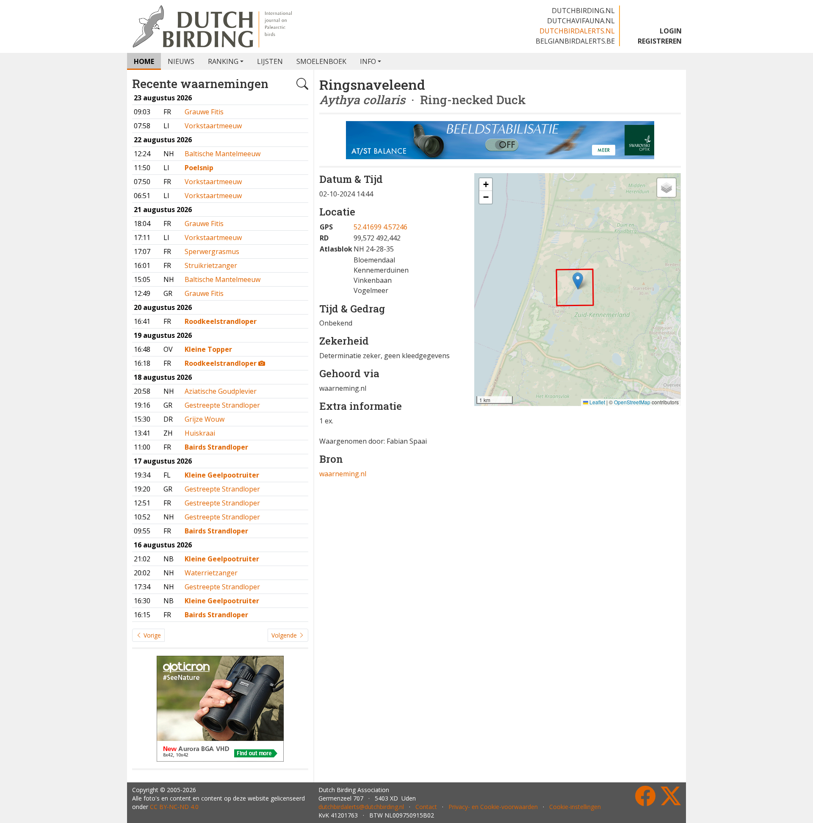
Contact (426, 807)
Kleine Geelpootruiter (222, 475)
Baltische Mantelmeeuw (222, 153)
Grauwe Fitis (204, 111)
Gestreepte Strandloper (222, 405)
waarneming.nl (342, 473)
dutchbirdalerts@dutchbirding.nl (361, 807)
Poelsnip (199, 167)
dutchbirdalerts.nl (577, 31)
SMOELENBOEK (321, 61)
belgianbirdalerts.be (575, 41)
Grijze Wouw (204, 419)
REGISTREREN (660, 41)
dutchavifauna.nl (581, 20)
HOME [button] (144, 61)
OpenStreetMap (632, 402)
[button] (577, 281)
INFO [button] (368, 61)
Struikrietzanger (211, 265)
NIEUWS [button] (181, 61)
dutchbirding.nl (583, 10)
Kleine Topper (208, 349)
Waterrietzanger (211, 572)
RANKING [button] (223, 61)
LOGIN (671, 31)
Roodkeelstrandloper (221, 321)
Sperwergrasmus (212, 251)
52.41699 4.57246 (380, 227)
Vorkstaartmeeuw (213, 125)
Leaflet (596, 402)
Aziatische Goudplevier (221, 391)
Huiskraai (200, 433)
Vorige (151, 635)
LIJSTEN (270, 61)
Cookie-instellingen (575, 807)
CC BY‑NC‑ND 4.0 (174, 807)
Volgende (285, 635)
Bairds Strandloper (216, 447)
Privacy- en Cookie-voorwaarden (493, 807)
